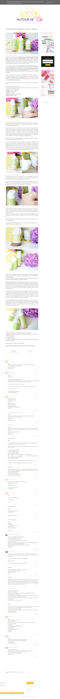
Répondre (36, 370)
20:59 (13, 616)
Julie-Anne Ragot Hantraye (14, 412)
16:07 (20, 534)
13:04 (15, 438)
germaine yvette (11, 479)
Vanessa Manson (11, 588)
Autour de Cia (27, 696)
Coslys (14, 336)
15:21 (16, 506)
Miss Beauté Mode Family (13, 534)
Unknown (10, 361)
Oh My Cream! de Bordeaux (30, 77)
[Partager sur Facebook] (30, 352)
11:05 (12, 577)
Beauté (11, 352)
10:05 (13, 396)
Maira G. (36, 696)
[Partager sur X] (28, 352)
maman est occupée (12, 647)
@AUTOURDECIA (30, 683)
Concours (13, 352)
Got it (52, 2)
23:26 (13, 361)
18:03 (12, 604)
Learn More (48, 2)
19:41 (15, 551)
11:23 (20, 412)
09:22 (13, 372)
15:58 (17, 647)
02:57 (16, 588)
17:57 (16, 479)
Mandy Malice (11, 551)
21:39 (12, 567)
